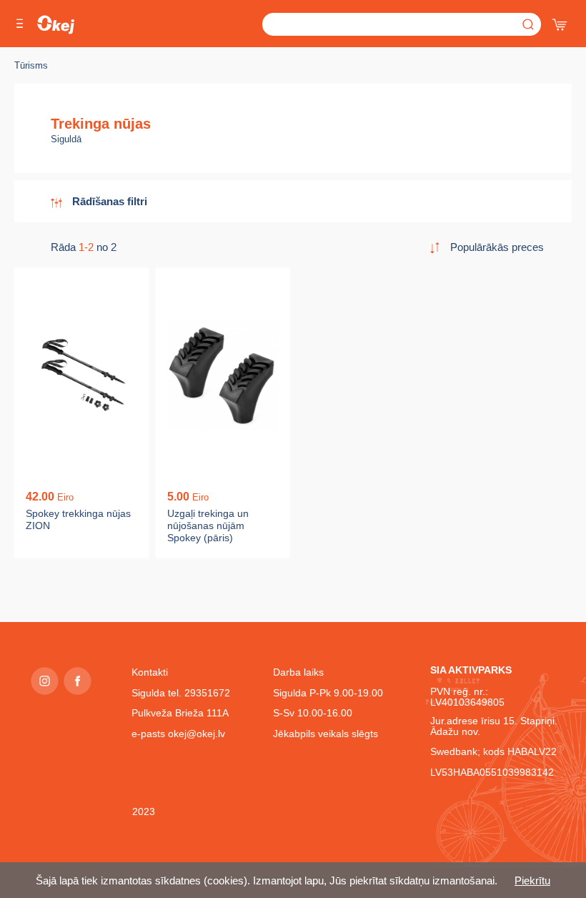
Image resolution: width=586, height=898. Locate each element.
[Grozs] (561, 21)
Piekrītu (532, 880)
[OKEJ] (55, 24)
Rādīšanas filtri (109, 201)
